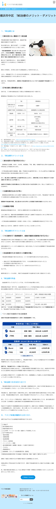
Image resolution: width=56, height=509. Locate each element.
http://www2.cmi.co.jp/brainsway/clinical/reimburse (13, 144)
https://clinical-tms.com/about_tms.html (25, 139)
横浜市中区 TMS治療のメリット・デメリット (16, 8)
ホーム (2, 8)
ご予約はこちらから (28, 477)
